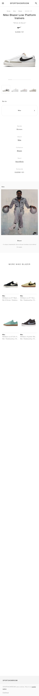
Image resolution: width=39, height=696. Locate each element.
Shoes (8, 11)
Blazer (20, 11)
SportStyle (19, 161)
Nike (14, 11)
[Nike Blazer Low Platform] (6, 89)
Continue (6, 693)
